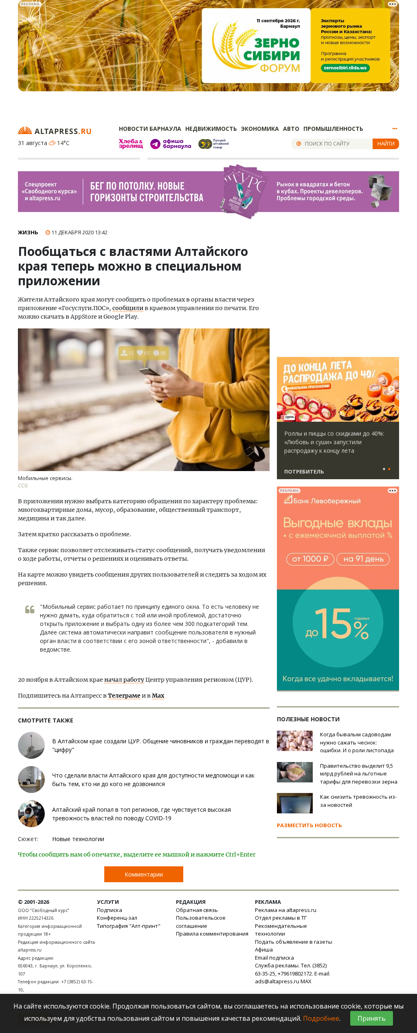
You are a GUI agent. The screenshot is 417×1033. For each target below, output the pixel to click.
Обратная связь (197, 910)
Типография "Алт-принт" (128, 925)
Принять (372, 1018)
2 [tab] (389, 469)
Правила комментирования (212, 933)
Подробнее (321, 1018)
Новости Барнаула (150, 128)
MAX (306, 981)
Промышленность (333, 128)
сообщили (127, 308)
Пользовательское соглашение (201, 921)
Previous (285, 389)
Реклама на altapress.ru (285, 910)
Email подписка (274, 957)
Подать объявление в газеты (293, 941)
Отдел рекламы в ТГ (281, 917)
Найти (386, 143)
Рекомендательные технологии (281, 930)
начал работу (124, 679)
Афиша (264, 949)
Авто (291, 128)
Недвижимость (211, 128)
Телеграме (124, 695)
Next (391, 389)
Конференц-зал (117, 917)
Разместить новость (309, 825)
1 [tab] (384, 469)
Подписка (109, 910)
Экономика (260, 128)
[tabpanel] (338, 422)
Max (158, 695)
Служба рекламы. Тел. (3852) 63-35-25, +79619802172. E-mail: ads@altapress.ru (292, 973)
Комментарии (144, 874)
